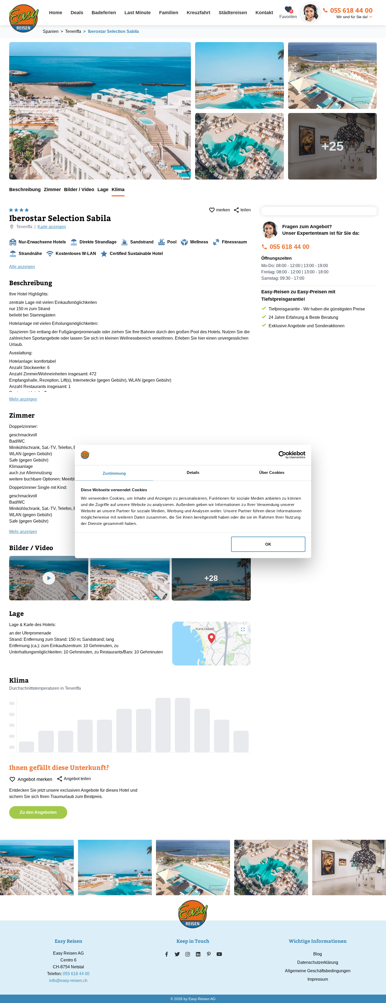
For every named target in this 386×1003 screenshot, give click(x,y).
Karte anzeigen (52, 226)
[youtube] (219, 954)
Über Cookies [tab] (271, 472)
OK (268, 544)
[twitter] (177, 954)
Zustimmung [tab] (114, 473)
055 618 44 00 (351, 10)
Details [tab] (193, 472)
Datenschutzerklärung (317, 962)
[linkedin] (198, 954)
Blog (317, 954)
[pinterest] (208, 954)
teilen (246, 210)
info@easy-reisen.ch (68, 980)
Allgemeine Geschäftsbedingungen (318, 971)
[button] (211, 638)
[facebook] (166, 954)
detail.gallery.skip (9, 42)
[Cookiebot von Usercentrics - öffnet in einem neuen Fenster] (282, 455)
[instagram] (188, 954)
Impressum (317, 979)
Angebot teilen (77, 778)
